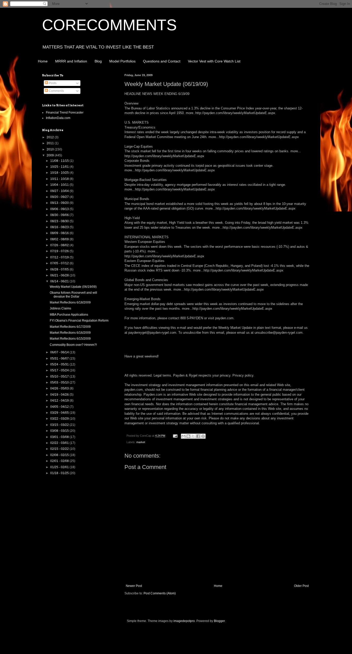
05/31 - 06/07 (60, 358)
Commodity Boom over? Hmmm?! (73, 345)
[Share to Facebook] (198, 436)
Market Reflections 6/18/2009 (70, 302)
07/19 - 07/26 (60, 251)
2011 (51, 143)
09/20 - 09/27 (60, 197)
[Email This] (183, 436)
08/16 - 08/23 (60, 227)
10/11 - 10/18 (60, 179)
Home (43, 61)
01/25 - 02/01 (60, 467)
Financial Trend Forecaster (64, 112)
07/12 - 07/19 (60, 257)
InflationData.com (58, 118)
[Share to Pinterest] (203, 436)
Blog (98, 61)
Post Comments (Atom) (160, 593)
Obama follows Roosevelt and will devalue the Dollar (73, 294)
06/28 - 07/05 (60, 269)
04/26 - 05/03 (60, 388)
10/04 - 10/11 (60, 185)
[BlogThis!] (188, 436)
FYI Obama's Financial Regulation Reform (79, 320)
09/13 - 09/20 (60, 203)
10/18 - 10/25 (60, 172)
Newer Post (134, 586)
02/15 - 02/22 (60, 449)
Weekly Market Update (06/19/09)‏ (73, 287)
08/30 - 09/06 (60, 215)
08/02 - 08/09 (60, 239)
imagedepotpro (184, 621)
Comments (56, 91)
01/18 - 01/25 (60, 473)
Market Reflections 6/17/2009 (70, 327)
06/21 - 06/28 (60, 275)
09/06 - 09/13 (60, 209)
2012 (51, 137)
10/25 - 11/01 (60, 167)
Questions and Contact (161, 61)
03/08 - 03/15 (60, 431)
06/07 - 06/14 (60, 352)
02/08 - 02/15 (60, 455)
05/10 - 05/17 (60, 376)
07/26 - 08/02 (60, 245)
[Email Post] (175, 435)
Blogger (219, 621)
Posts (52, 83)
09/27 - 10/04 (60, 191)
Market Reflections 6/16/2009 (70, 332)
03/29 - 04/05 (60, 412)
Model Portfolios (122, 61)
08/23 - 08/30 (60, 221)
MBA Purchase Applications (69, 314)
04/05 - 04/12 (60, 407)
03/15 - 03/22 (60, 425)
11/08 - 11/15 (60, 161)
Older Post (301, 586)
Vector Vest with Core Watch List (214, 61)
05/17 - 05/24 (60, 370)
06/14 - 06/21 (60, 281)
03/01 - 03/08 (60, 437)
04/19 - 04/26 (60, 394)
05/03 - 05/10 (60, 382)
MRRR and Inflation (71, 61)
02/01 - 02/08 (60, 461)
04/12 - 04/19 (60, 400)
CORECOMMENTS (109, 25)
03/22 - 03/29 (60, 418)
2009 (51, 155)
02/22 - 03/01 (60, 443)
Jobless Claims (60, 308)
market (140, 442)
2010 (51, 149)
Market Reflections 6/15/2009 (70, 338)
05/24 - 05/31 (60, 364)
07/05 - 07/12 (60, 263)
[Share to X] (193, 436)
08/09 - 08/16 (60, 233)
